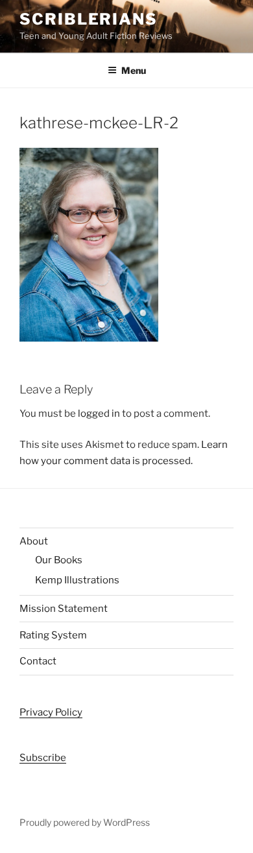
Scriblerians (88, 19)
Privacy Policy (50, 712)
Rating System (53, 635)
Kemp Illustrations (77, 580)
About (33, 541)
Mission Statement (63, 608)
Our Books (58, 560)
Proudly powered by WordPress (84, 822)
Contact (37, 661)
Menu (133, 70)
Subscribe (42, 758)
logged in (99, 413)
